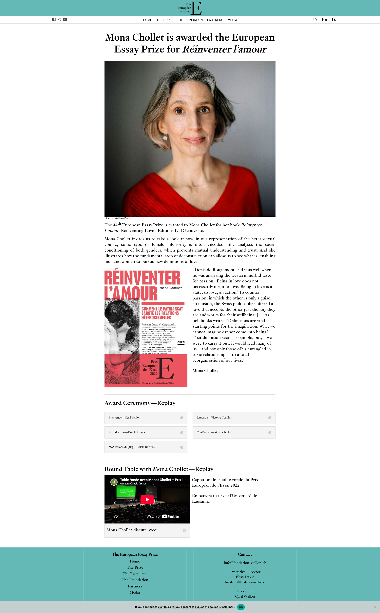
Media (232, 20)
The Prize (164, 20)
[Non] (375, 607)
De (334, 20)
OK (241, 606)
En (324, 20)
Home (147, 20)
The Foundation (190, 20)
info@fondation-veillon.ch (245, 563)
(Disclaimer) (226, 606)
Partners (215, 20)
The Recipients (135, 574)
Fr (315, 20)
